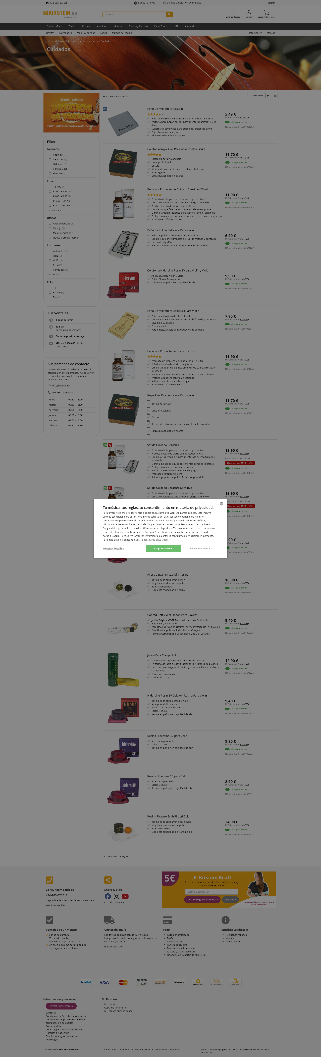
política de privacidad (155, 539)
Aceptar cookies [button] (163, 548)
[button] (113, 548)
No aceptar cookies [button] (201, 548)
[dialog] (160, 528)
